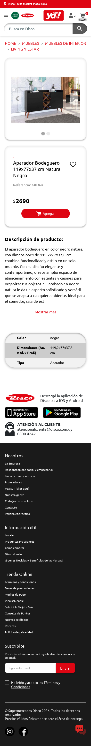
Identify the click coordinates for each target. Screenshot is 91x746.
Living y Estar (25, 48)
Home (10, 43)
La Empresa (12, 463)
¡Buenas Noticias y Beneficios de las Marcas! (34, 560)
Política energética (17, 513)
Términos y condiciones (20, 581)
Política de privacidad (19, 632)
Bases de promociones (19, 588)
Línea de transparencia (20, 475)
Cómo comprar (14, 547)
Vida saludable (14, 600)
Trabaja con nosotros (19, 501)
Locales (10, 535)
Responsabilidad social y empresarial (29, 469)
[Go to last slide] (17, 98)
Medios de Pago (15, 594)
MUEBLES (30, 43)
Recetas (10, 625)
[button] (6, 15)
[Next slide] (74, 98)
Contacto (11, 507)
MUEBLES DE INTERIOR (65, 43)
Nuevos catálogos (16, 619)
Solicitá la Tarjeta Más (19, 607)
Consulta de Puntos (17, 613)
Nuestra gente (14, 494)
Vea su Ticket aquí (17, 488)
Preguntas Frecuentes (19, 541)
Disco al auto (13, 554)
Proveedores (13, 482)
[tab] (43, 133)
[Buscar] (80, 28)
